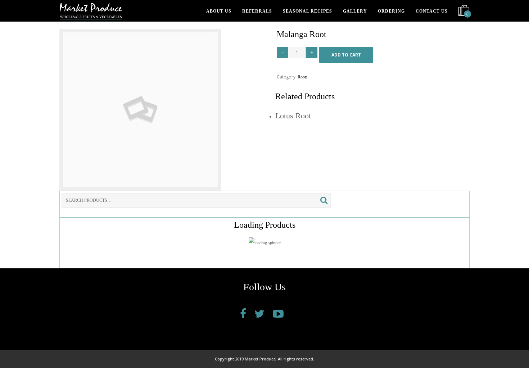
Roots (303, 76)
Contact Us (432, 11)
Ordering (391, 11)
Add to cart (346, 55)
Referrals (257, 11)
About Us (218, 11)
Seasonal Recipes (307, 11)
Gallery (355, 11)
